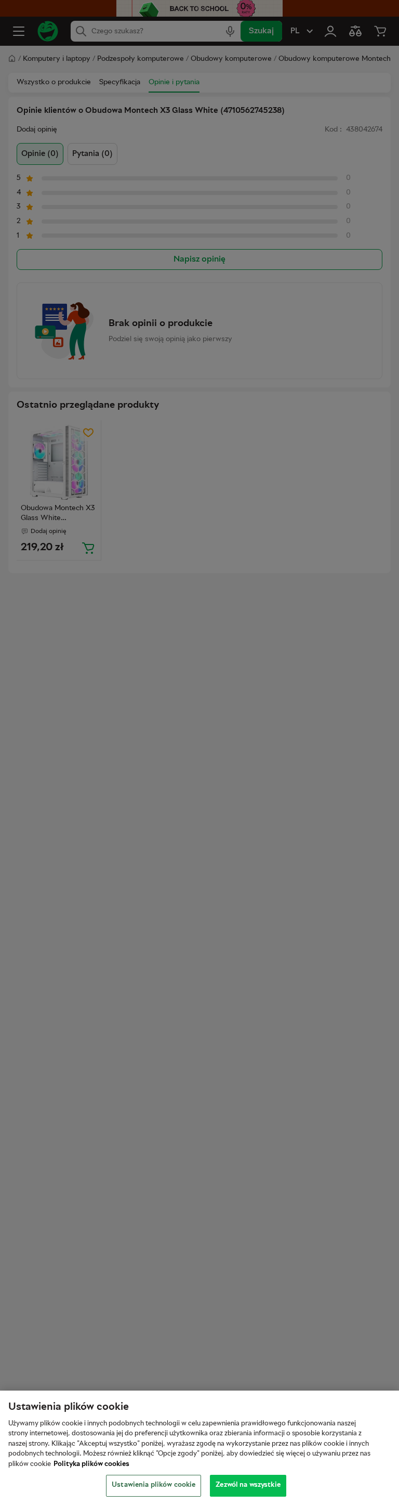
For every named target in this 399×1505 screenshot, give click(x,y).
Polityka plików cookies (91, 1464)
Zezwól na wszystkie (248, 1485)
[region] (199, 1448)
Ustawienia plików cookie (153, 1485)
